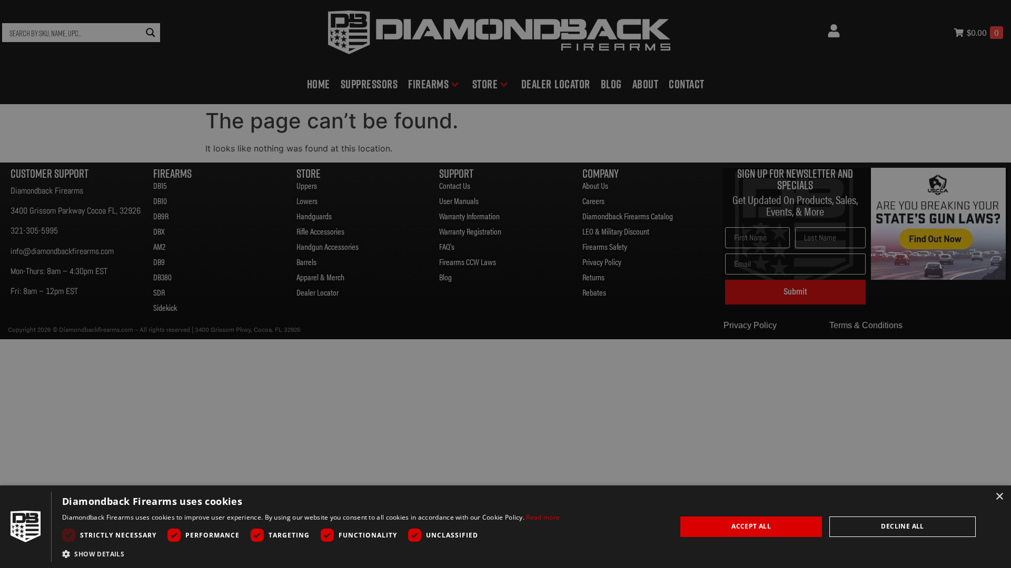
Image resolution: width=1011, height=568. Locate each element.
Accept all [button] (751, 526)
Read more (543, 517)
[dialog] (505, 526)
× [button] (999, 497)
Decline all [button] (902, 526)
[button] (311, 553)
